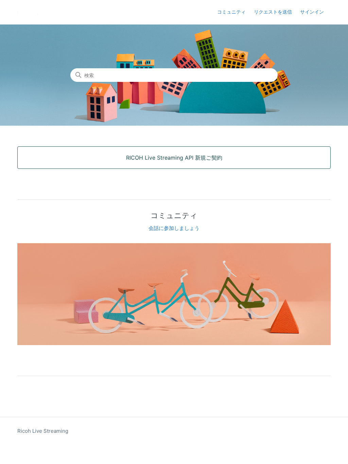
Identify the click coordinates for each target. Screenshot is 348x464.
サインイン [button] (312, 12)
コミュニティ (231, 12)
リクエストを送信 (273, 12)
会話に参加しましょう (174, 228)
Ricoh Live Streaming (42, 431)
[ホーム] (27, 12)
